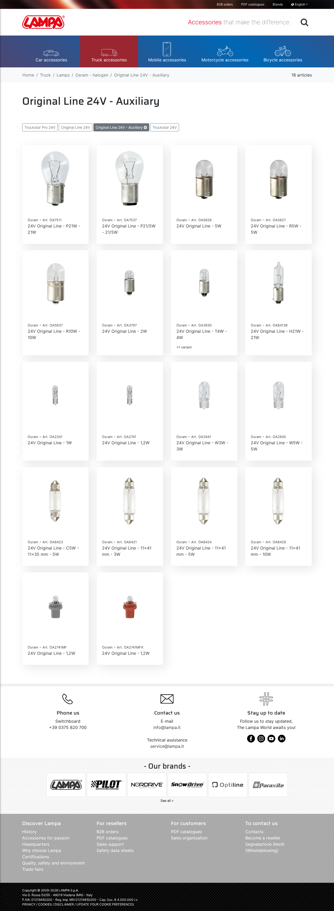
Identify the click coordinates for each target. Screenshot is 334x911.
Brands (278, 4)
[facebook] (251, 740)
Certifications (35, 856)
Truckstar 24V (165, 127)
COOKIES (45, 904)
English (300, 4)
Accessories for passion (45, 837)
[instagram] (261, 740)
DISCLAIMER (65, 904)
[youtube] (271, 740)
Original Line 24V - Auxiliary (120, 127)
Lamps (63, 75)
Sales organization (189, 837)
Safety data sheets (115, 850)
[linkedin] (281, 740)
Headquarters (35, 844)
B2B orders (225, 4)
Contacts (254, 831)
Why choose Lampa (41, 850)
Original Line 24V (75, 127)
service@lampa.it (167, 746)
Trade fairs (32, 869)
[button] (51, 51)
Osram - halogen (91, 75)
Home (28, 75)
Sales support (110, 844)
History (29, 831)
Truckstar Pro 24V (40, 127)
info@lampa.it (167, 727)
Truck (45, 75)
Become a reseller (263, 837)
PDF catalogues (252, 4)
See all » (167, 801)
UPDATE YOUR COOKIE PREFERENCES (105, 904)
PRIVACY (28, 904)
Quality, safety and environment (53, 863)
